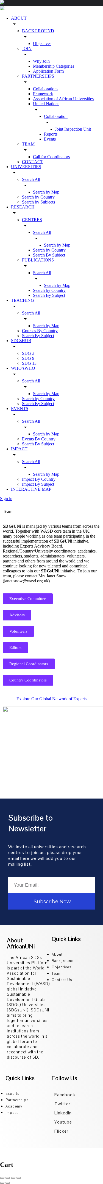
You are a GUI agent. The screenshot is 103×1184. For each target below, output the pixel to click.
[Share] (7, 1178)
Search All (31, 179)
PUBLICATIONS (38, 260)
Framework (43, 93)
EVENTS (19, 408)
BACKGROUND (38, 30)
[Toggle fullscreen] (13, 1178)
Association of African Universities (63, 98)
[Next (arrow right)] (7, 1183)
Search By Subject (49, 255)
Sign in (6, 498)
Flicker (61, 1131)
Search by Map (46, 192)
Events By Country (38, 439)
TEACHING (22, 300)
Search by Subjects (38, 202)
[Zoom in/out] (18, 1178)
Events (50, 139)
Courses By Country (40, 330)
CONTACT (32, 161)
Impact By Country (38, 479)
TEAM (28, 144)
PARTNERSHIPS (38, 76)
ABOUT (19, 18)
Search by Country (38, 197)
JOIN (27, 48)
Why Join (41, 61)
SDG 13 (29, 363)
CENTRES (32, 219)
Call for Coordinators (51, 156)
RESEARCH (23, 207)
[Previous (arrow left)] (2, 1183)
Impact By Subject (38, 484)
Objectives (42, 43)
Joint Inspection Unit (73, 129)
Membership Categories (53, 66)
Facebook (64, 1095)
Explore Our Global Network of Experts (51, 698)
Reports (50, 134)
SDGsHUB (21, 340)
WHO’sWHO (23, 368)
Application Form (48, 71)
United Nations (46, 103)
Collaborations (45, 88)
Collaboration (56, 116)
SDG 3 (28, 353)
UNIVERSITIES (26, 166)
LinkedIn (63, 1113)
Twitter (62, 1104)
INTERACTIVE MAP (31, 489)
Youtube (63, 1122)
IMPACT (19, 448)
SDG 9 (28, 358)
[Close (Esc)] (2, 1178)
